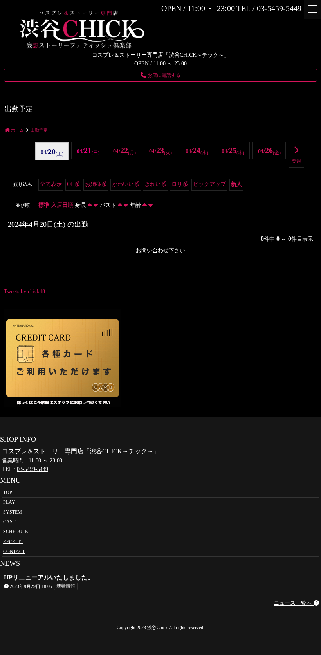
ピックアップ (209, 184)
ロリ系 (179, 184)
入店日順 (62, 205)
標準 (43, 205)
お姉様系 (96, 184)
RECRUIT (13, 541)
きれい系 (155, 184)
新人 (236, 184)
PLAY (9, 502)
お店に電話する (163, 75)
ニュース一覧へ (294, 603)
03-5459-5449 (32, 469)
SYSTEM (12, 512)
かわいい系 (125, 184)
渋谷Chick (157, 627)
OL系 (73, 184)
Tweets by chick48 (24, 291)
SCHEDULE (15, 531)
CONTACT (14, 551)
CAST (9, 522)
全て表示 (51, 184)
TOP (7, 492)
